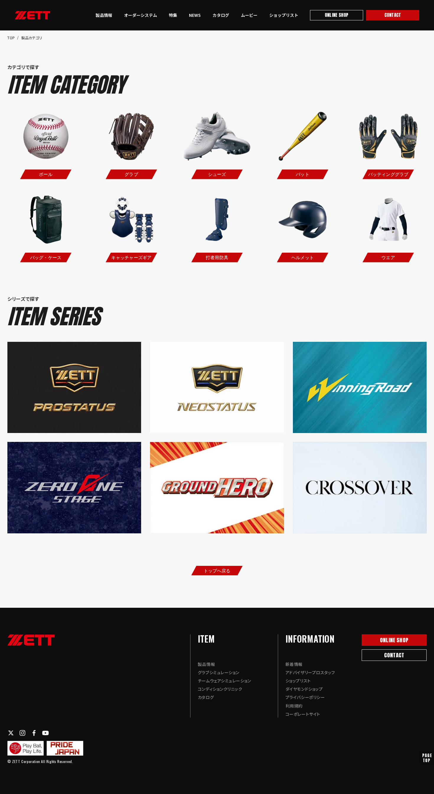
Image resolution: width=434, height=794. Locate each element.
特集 (173, 15)
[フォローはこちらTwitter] (10, 732)
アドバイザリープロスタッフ (310, 672)
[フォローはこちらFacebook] (33, 732)
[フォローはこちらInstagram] (22, 732)
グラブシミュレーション (218, 672)
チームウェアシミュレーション (224, 681)
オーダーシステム (140, 15)
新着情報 (294, 664)
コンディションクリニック (220, 689)
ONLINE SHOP (336, 15)
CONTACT (392, 15)
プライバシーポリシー (305, 697)
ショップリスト (283, 15)
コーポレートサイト (302, 714)
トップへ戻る (217, 570)
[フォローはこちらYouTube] (45, 732)
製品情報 (104, 15)
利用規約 (294, 706)
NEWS (195, 15)
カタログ (221, 15)
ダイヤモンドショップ (304, 689)
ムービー (249, 15)
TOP (11, 37)
